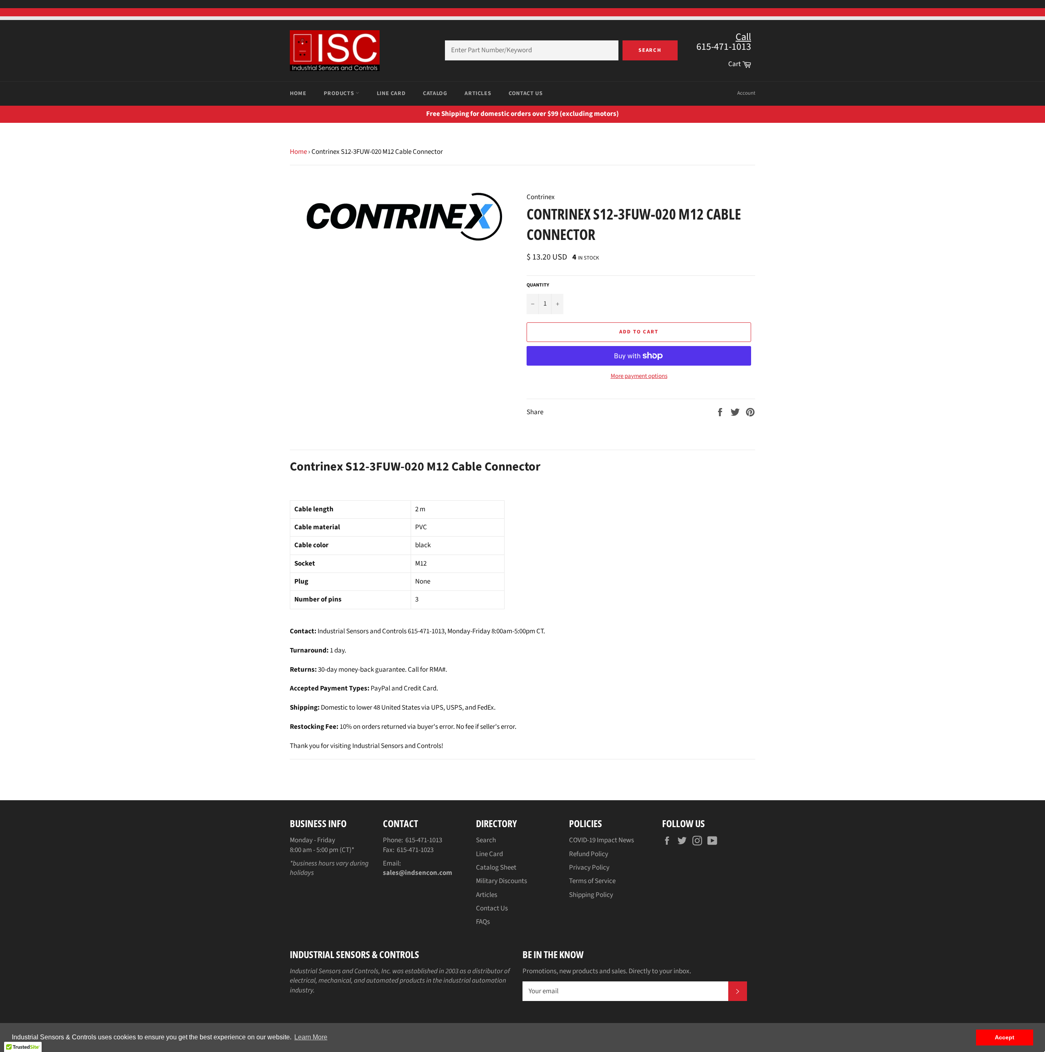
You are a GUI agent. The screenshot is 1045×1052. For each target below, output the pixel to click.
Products (339, 93)
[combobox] (531, 50)
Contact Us (526, 93)
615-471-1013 (423, 840)
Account (746, 93)
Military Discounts (501, 881)
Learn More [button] (310, 1037)
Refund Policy (588, 854)
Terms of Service (592, 881)
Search (650, 50)
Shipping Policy (591, 895)
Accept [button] (1004, 1037)
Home (298, 93)
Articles (478, 93)
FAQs (483, 922)
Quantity (538, 285)
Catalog (435, 93)
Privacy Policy (589, 867)
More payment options (639, 376)
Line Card (391, 93)
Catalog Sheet (496, 867)
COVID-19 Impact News (601, 840)
